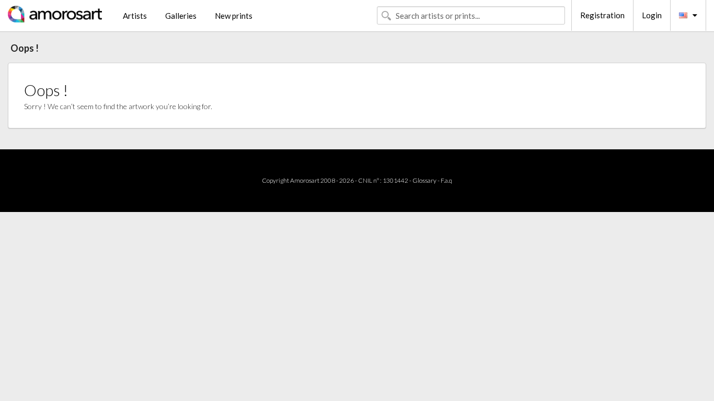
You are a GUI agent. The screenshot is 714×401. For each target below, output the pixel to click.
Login (652, 15)
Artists (135, 15)
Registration (602, 15)
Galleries (181, 15)
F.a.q (446, 180)
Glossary (424, 180)
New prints (233, 15)
